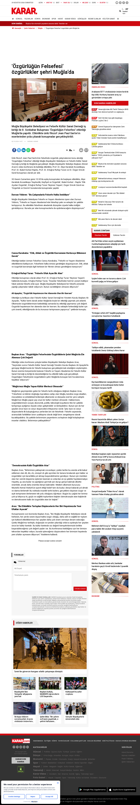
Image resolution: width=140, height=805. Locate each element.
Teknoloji (38, 770)
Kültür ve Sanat (82, 777)
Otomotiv (63, 759)
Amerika (57, 755)
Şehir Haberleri (128, 762)
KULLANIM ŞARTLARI (78, 741)
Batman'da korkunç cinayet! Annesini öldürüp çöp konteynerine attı (51, 24)
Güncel (19, 19)
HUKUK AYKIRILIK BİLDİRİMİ (126, 741)
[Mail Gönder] (33, 150)
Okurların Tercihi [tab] (101, 235)
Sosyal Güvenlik (80, 759)
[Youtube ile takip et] (117, 2)
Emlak (55, 759)
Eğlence (78, 766)
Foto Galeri (39, 777)
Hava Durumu (127, 752)
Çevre (72, 751)
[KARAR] (24, 11)
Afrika (77, 755)
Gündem (53, 774)
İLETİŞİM (47, 741)
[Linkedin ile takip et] (24, 747)
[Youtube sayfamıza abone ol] (20, 747)
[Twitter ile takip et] (127, 2)
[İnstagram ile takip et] (120, 2)
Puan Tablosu (127, 758)
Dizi (59, 774)
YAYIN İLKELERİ (63, 741)
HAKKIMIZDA (38, 741)
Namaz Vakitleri (128, 755)
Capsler (57, 777)
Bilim (82, 770)
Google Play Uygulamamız (94, 789)
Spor (54, 19)
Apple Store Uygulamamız (124, 789)
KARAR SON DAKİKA (21, 760)
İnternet (55, 770)
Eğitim (79, 751)
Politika (47, 751)
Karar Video (70, 19)
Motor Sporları (80, 763)
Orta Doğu (47, 755)
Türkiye (66, 751)
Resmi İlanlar (94, 19)
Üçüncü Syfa (56, 751)
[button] (67, 150)
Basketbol (52, 763)
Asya (71, 755)
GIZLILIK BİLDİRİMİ (94, 741)
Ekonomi (46, 19)
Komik (71, 774)
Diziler (45, 766)
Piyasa (48, 759)
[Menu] (117, 19)
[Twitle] (19, 150)
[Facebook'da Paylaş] (14, 150)
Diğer (90, 763)
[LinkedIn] (24, 150)
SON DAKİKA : (17, 24)
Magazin (52, 766)
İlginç (77, 774)
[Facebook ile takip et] (123, 2)
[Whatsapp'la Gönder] (28, 150)
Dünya (37, 19)
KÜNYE (54, 741)
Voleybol (61, 763)
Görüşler (82, 19)
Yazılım (76, 770)
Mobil (48, 770)
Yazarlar (28, 19)
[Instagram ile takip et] (27, 747)
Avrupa (65, 755)
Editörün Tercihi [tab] (119, 235)
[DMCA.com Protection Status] (20, 769)
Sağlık (60, 766)
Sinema (65, 774)
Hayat (60, 19)
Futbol (44, 763)
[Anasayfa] (13, 19)
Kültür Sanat (109, 19)
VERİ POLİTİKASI (108, 741)
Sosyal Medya (66, 770)
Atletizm (69, 763)
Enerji (70, 759)
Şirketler (91, 759)
